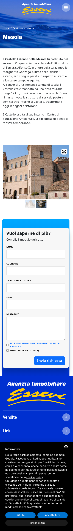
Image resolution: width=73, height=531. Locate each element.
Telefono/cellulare (18, 280)
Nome (9, 246)
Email (9, 297)
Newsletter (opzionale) (24, 350)
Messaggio (12, 314)
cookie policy (34, 477)
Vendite (10, 417)
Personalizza (37, 522)
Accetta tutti (52, 515)
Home (6, 28)
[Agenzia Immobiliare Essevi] (36, 9)
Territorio (18, 28)
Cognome (12, 263)
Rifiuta (20, 515)
